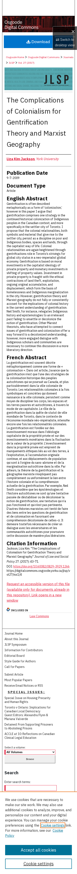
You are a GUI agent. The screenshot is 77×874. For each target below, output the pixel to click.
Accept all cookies (38, 850)
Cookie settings (53, 825)
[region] (38, 833)
